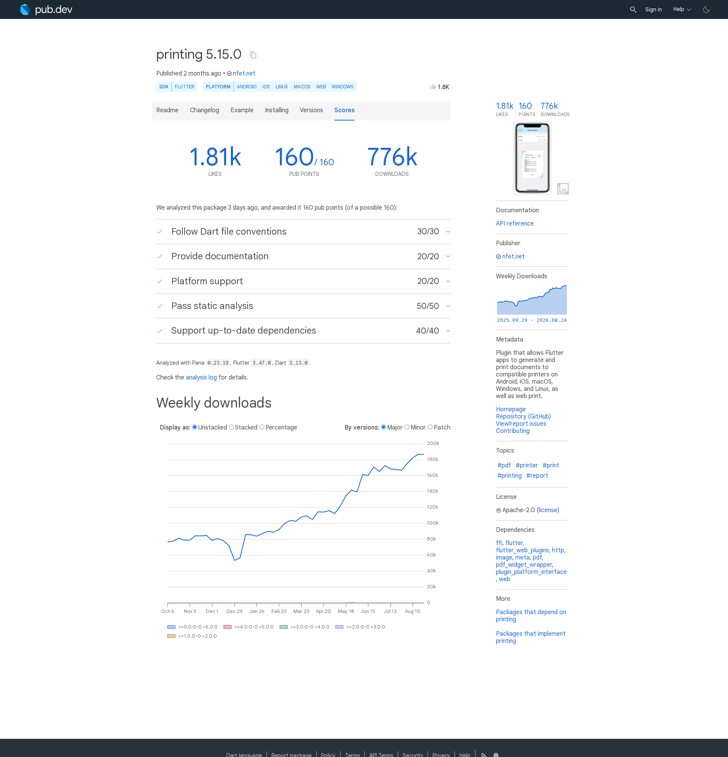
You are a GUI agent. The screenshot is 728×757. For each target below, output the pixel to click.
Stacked (246, 427)
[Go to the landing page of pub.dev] (45, 9)
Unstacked (212, 427)
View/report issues (521, 424)
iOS (266, 86)
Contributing (513, 431)
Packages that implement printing (531, 637)
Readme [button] (167, 110)
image (504, 557)
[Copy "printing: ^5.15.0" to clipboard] (253, 55)
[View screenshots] (532, 158)
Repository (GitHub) (523, 416)
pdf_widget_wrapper (524, 565)
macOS (302, 86)
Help (678, 9)
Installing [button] (277, 110)
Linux (282, 86)
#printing (509, 476)
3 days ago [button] (243, 208)
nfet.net (244, 73)
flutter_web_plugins (522, 550)
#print (551, 465)
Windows (342, 86)
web (321, 86)
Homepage (511, 409)
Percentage (281, 427)
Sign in (653, 9)
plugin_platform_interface (531, 572)
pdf (537, 557)
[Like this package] (433, 86)
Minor (418, 427)
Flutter (184, 86)
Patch (442, 427)
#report (537, 476)
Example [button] (242, 110)
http (558, 550)
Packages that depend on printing (531, 615)
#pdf (504, 465)
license (548, 510)
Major (395, 427)
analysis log (201, 377)
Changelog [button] (204, 110)
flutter (514, 543)
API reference (515, 223)
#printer (527, 465)
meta (522, 557)
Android (246, 86)
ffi (499, 543)
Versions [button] (311, 110)
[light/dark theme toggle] (706, 9)
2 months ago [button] (202, 73)
